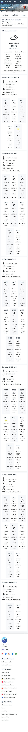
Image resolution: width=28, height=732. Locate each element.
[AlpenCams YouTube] (2, 654)
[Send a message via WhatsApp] (16, 654)
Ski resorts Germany (9, 678)
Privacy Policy (5, 717)
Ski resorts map (6, 675)
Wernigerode (9, 11)
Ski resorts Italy (8, 691)
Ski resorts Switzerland (10, 688)
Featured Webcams (7, 665)
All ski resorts (5, 672)
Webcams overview (7, 662)
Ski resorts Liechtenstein (11, 694)
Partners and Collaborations (9, 714)
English (6, 649)
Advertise (4, 711)
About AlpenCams (7, 705)
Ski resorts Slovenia (9, 697)
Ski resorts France (9, 685)
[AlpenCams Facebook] (12, 654)
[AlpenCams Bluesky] (6, 654)
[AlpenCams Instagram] (9, 654)
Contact (4, 708)
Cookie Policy (5, 720)
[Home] (2, 11)
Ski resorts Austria (9, 682)
